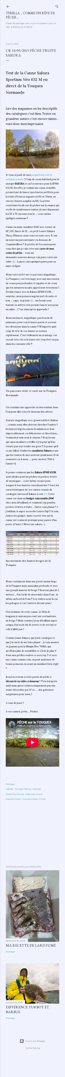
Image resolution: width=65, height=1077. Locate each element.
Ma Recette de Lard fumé (31, 945)
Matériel (36, 789)
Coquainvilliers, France (34, 799)
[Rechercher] (57, 5)
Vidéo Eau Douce (34, 794)
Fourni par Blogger (35, 1041)
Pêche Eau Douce (15, 794)
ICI (45, 494)
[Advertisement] (32, 833)
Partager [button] (10, 784)
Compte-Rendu (23, 789)
